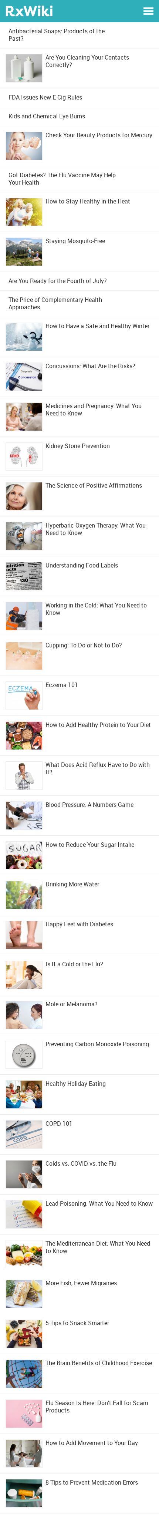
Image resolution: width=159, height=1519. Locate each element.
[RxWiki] (29, 10)
